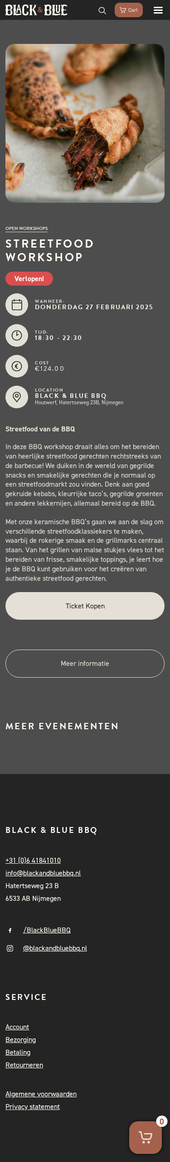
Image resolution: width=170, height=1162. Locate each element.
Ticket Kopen (85, 606)
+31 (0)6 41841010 (33, 860)
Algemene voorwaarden (41, 1094)
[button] (153, 10)
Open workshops (26, 228)
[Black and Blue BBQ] (36, 10)
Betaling (17, 1052)
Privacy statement (32, 1106)
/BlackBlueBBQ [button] (47, 930)
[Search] (98, 9)
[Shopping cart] (125, 10)
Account (17, 1027)
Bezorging (20, 1039)
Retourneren (24, 1065)
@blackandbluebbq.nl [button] (55, 948)
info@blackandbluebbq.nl (43, 873)
